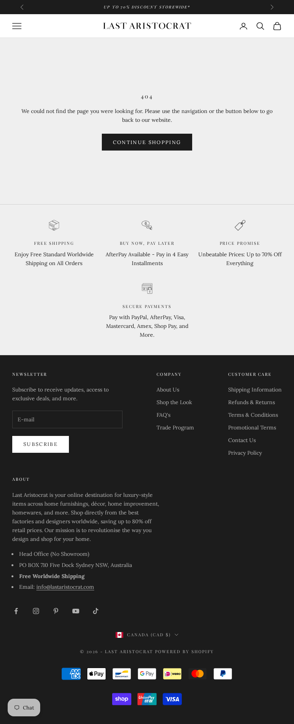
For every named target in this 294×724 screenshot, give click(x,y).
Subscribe (40, 444)
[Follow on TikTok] (96, 611)
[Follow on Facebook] (16, 611)
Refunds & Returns (251, 402)
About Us (168, 389)
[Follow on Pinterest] (56, 611)
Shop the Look (174, 402)
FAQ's (163, 414)
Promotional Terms (252, 427)
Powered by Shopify (184, 651)
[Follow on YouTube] (76, 611)
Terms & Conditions (253, 414)
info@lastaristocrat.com (65, 586)
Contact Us (242, 440)
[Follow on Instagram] (36, 611)
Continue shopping (147, 142)
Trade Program (175, 427)
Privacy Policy (245, 452)
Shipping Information (255, 389)
